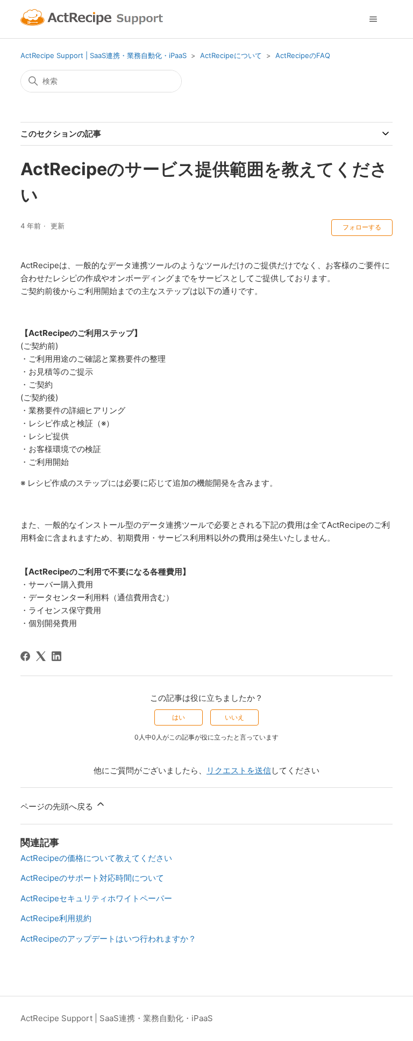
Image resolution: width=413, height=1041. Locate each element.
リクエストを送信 (238, 770)
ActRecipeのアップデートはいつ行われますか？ (108, 939)
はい (178, 717)
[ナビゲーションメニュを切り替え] (373, 19)
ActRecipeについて (231, 55)
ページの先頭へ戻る (57, 806)
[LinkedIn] (56, 656)
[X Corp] (41, 656)
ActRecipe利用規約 (55, 918)
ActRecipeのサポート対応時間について (92, 878)
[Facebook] (25, 656)
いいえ (234, 717)
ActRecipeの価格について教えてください (96, 858)
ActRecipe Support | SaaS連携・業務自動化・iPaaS (103, 55)
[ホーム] (93, 19)
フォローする (362, 227)
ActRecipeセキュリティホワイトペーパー (96, 898)
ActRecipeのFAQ (302, 55)
